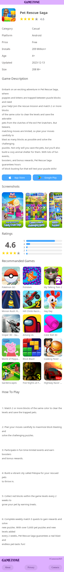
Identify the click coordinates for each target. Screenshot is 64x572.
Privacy (31, 567)
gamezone (11, 560)
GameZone (32, 2)
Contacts (55, 567)
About (7, 567)
